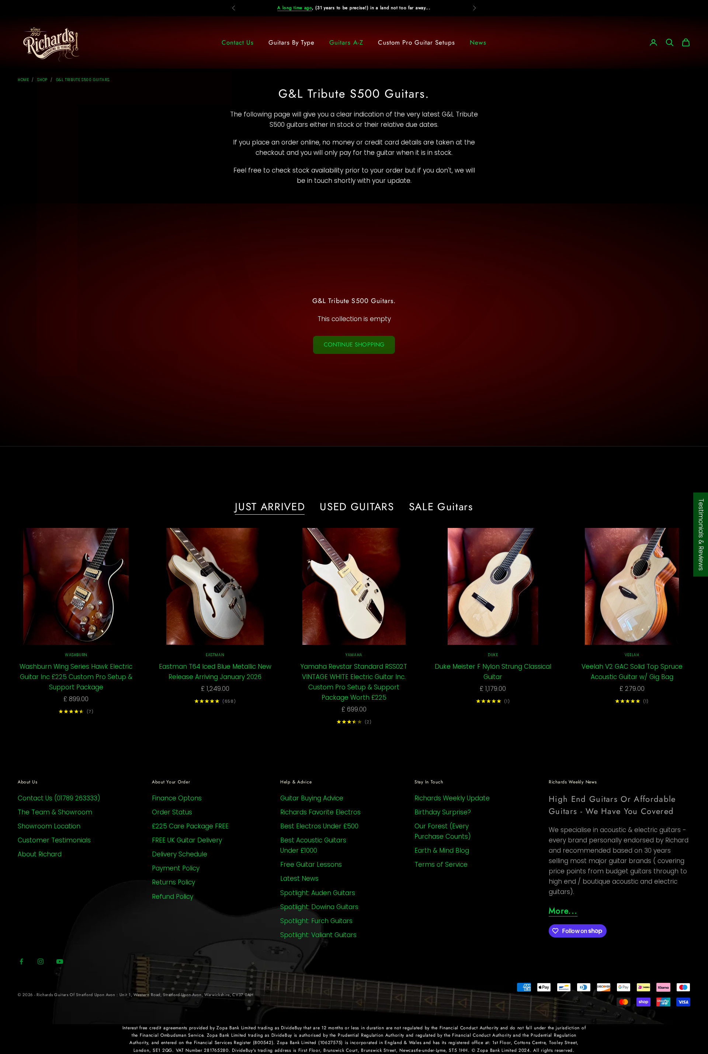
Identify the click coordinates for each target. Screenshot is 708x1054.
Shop (42, 80)
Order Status (172, 812)
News (478, 42)
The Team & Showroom (55, 812)
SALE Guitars (441, 507)
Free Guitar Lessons (311, 864)
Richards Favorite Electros (320, 812)
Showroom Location (49, 826)
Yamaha (354, 655)
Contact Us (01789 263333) (59, 798)
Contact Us (238, 42)
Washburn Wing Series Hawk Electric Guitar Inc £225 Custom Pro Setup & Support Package (76, 677)
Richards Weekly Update (452, 798)
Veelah (632, 655)
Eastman (215, 655)
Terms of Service (441, 864)
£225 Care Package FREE (190, 826)
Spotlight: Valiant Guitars (318, 934)
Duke (493, 655)
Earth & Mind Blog (441, 850)
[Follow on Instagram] (40, 961)
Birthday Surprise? (442, 812)
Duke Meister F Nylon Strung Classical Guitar (493, 671)
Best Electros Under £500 (319, 826)
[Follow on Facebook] (21, 961)
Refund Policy (172, 896)
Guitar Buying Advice (311, 798)
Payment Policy (175, 868)
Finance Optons (177, 798)
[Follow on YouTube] (59, 961)
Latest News (299, 878)
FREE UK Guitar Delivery (187, 840)
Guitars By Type (291, 42)
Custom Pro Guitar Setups (416, 42)
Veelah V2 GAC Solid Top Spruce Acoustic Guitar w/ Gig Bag (632, 671)
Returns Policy (173, 882)
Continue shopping (354, 344)
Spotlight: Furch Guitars (316, 920)
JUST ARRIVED (270, 507)
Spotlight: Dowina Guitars (319, 906)
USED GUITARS (357, 507)
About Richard (40, 854)
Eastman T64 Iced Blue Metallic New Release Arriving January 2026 (215, 671)
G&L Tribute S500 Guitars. (83, 80)
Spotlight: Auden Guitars (317, 892)
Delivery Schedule (179, 854)
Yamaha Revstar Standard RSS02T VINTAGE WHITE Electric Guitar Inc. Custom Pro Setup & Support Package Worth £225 (354, 682)
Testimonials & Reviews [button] (701, 534)
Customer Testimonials (54, 840)
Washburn (76, 655)
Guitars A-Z (346, 42)
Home (23, 80)
